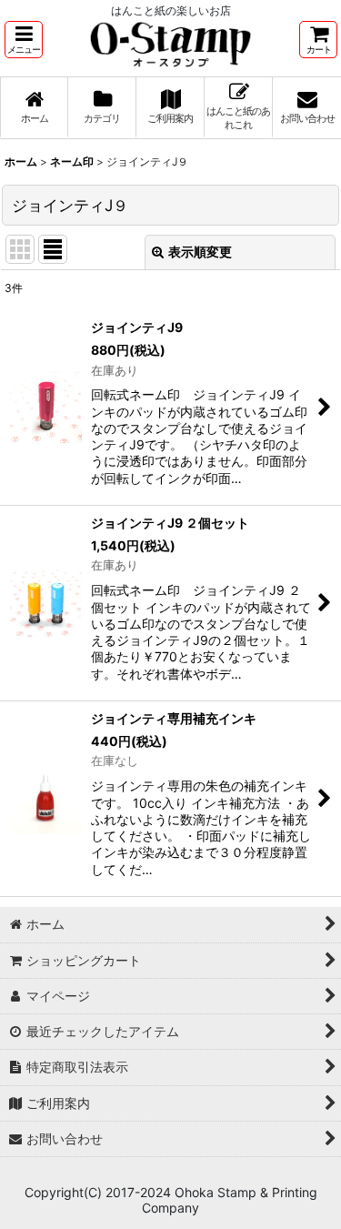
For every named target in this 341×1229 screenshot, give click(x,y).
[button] (24, 39)
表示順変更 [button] (200, 251)
